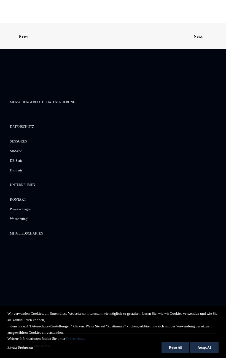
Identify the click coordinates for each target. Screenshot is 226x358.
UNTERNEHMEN (22, 185)
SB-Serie (16, 151)
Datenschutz (75, 339)
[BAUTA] (32, 11)
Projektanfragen (20, 209)
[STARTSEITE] (37, 80)
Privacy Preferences (20, 347)
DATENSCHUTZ (22, 127)
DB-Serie (16, 161)
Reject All (175, 347)
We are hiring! (19, 219)
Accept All (204, 347)
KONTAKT (18, 199)
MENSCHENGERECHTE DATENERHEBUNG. (43, 102)
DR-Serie (16, 170)
